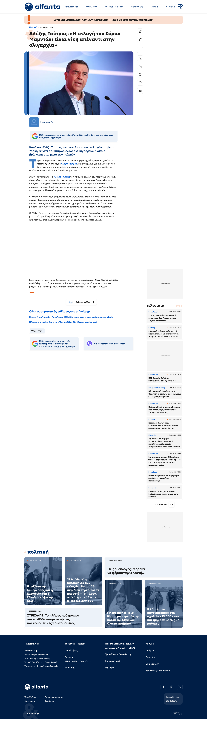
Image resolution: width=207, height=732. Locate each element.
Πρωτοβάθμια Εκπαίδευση (36, 654)
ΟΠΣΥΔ (132, 648)
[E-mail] (140, 91)
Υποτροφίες (29, 666)
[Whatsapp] (140, 82)
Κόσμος (150, 643)
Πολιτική (33, 27)
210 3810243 (171, 701)
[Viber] (140, 74)
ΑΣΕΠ (67, 661)
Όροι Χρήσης (30, 697)
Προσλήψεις (85, 661)
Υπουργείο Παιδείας (114, 7)
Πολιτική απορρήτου (54, 697)
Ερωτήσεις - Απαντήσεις (158, 670)
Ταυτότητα (49, 701)
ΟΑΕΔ (75, 661)
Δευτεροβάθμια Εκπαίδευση (37, 658)
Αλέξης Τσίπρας (69, 163)
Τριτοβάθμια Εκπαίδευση (118, 654)
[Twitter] (140, 58)
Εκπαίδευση (91, 7)
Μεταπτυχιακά (112, 661)
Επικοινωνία (29, 701)
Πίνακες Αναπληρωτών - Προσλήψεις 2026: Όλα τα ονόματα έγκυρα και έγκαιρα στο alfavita (71, 317)
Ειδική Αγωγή (51, 662)
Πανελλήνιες (137, 7)
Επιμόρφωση (152, 663)
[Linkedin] (140, 66)
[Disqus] (83, 389)
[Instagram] (171, 687)
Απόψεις (150, 650)
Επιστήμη (150, 657)
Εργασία (154, 7)
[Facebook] (140, 50)
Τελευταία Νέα (71, 7)
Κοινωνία (170, 7)
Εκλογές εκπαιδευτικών (47, 666)
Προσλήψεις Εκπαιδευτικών (119, 643)
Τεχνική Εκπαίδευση (33, 662)
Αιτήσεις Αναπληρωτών (115, 648)
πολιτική (38, 552)
